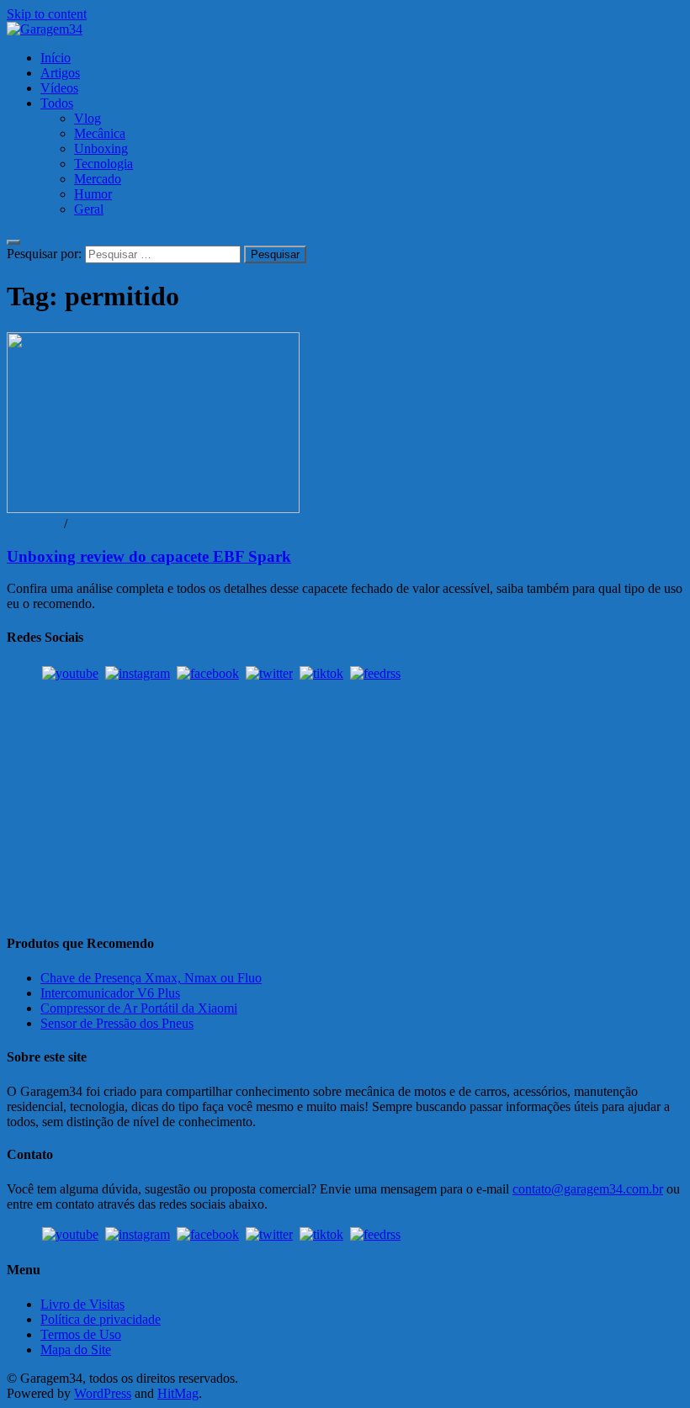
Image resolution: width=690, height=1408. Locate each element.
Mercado (97, 179)
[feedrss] (375, 673)
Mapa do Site (75, 1349)
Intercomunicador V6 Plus (110, 993)
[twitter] (269, 673)
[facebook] (208, 673)
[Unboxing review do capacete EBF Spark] (345, 424)
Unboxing (101, 148)
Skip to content (47, 14)
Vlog (87, 118)
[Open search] (13, 242)
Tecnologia (103, 163)
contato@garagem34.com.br (587, 1189)
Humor (93, 194)
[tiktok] (321, 673)
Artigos (60, 73)
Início (55, 57)
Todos (56, 103)
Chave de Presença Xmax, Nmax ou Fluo (151, 978)
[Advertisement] (345, 800)
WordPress (102, 1393)
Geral (89, 209)
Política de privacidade (100, 1319)
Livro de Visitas (82, 1304)
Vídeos (59, 88)
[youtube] (70, 673)
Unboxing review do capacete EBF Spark (149, 556)
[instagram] (138, 673)
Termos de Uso (80, 1334)
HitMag (178, 1393)
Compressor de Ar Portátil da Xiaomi (138, 1008)
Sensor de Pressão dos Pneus (117, 1023)
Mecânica (99, 133)
